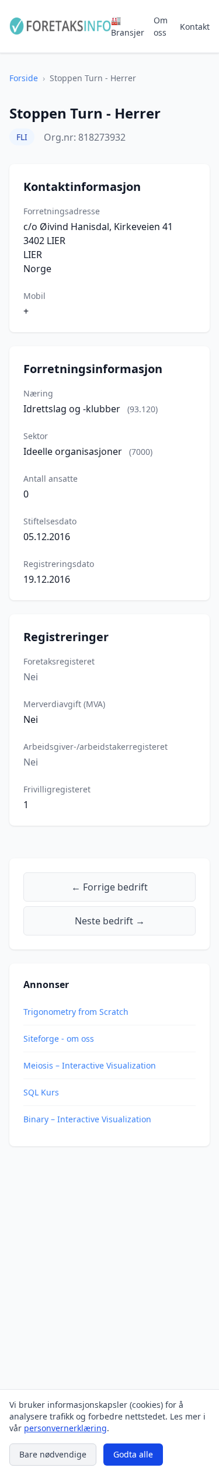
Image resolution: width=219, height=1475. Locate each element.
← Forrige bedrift (109, 887)
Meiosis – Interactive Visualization (89, 1065)
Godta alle (133, 1454)
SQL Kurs (41, 1092)
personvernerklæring (65, 1428)
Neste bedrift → (110, 920)
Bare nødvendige (52, 1454)
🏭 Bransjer (127, 26)
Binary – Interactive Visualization (87, 1119)
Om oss (161, 26)
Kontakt (195, 26)
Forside (23, 78)
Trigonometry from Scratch (75, 1011)
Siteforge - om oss (58, 1038)
